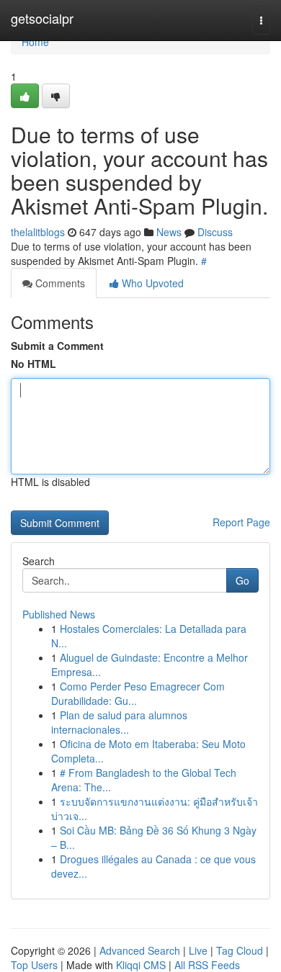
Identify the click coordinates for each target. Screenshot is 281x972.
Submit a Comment (57, 345)
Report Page (241, 522)
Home (35, 42)
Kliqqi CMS (141, 965)
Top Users (34, 965)
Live (198, 950)
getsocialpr (42, 18)
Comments (58, 283)
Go (242, 580)
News (169, 232)
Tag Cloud (239, 950)
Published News (58, 614)
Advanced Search (139, 950)
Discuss (215, 232)
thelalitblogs (38, 232)
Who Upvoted (151, 283)
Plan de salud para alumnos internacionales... (119, 722)
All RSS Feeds (207, 965)
